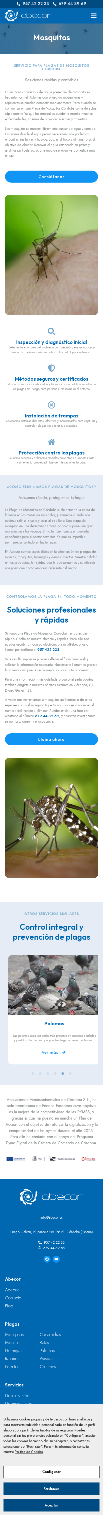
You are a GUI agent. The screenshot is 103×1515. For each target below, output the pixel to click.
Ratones (12, 1358)
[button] (94, 15)
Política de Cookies (29, 1451)
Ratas (44, 1342)
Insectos (12, 1366)
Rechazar (51, 1488)
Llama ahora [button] (51, 739)
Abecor (12, 1290)
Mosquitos (14, 1334)
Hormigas (13, 1350)
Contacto (13, 1298)
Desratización (17, 1395)
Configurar (51, 1471)
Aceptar (51, 1505)
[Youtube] (56, 1259)
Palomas (47, 1350)
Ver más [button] (47, 1052)
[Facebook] (47, 1259)
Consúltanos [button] (51, 176)
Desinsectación (18, 1403)
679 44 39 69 (47, 715)
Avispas (46, 1358)
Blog (9, 1306)
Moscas (12, 1342)
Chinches (48, 1366)
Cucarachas (50, 1334)
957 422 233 (48, 649)
